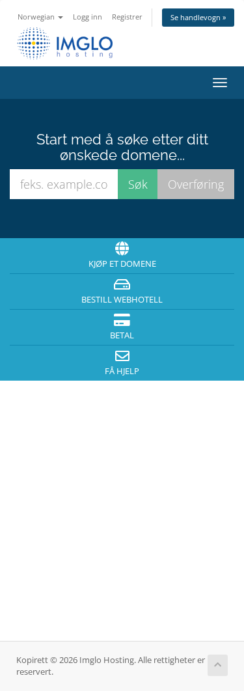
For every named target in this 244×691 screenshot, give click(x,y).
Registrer (127, 16)
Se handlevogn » (198, 17)
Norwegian (37, 16)
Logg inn (87, 16)
